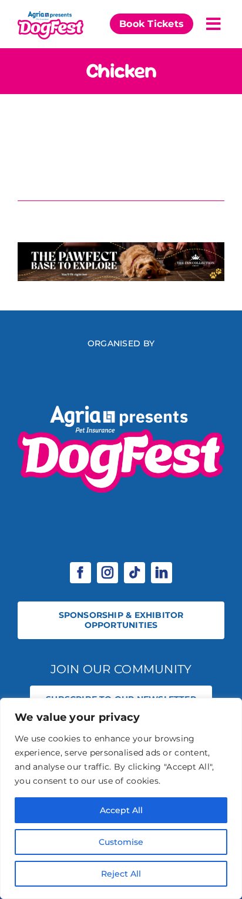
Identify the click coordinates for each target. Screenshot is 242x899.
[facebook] (80, 572)
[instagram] (107, 572)
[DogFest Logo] (50, 14)
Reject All (121, 873)
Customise (121, 842)
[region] (121, 798)
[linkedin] (161, 572)
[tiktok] (134, 572)
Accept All (121, 810)
